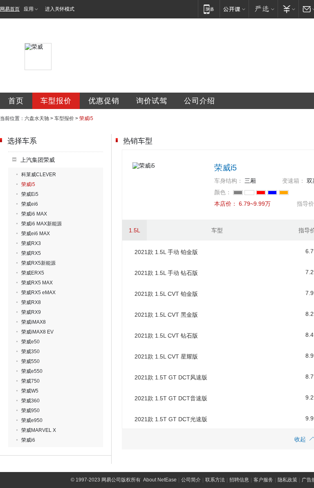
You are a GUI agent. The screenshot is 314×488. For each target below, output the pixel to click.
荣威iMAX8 (33, 322)
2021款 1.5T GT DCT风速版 (171, 377)
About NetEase (160, 480)
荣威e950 (32, 420)
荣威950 (30, 410)
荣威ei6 (29, 204)
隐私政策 (287, 480)
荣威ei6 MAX (35, 233)
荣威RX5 (31, 253)
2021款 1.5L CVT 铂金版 (166, 294)
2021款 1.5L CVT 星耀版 (166, 356)
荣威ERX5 (32, 273)
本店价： (225, 203)
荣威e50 (30, 342)
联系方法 (215, 480)
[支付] (288, 9)
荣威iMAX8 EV (37, 332)
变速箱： (293, 180)
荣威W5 (29, 391)
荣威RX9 (31, 312)
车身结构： (228, 180)
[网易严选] (263, 9)
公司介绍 (199, 101)
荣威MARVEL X (38, 430)
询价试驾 (151, 101)
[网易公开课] (234, 9)
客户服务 (263, 480)
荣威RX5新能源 (38, 263)
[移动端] (209, 9)
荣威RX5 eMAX (38, 292)
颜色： (222, 192)
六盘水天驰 (37, 118)
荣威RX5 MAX (37, 283)
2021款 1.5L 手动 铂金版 (166, 252)
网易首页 (10, 9)
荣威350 (30, 351)
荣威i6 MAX (34, 214)
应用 (29, 9)
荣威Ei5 (29, 194)
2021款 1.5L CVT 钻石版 (166, 335)
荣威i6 (28, 440)
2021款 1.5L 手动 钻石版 (166, 273)
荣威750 (30, 381)
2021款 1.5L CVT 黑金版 (166, 314)
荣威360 (30, 401)
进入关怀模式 (59, 9)
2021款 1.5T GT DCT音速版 (171, 398)
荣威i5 (28, 184)
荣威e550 (32, 371)
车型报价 (56, 101)
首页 (16, 101)
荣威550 (30, 361)
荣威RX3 (31, 243)
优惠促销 (103, 101)
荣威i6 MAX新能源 (41, 224)
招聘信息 (239, 480)
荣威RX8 (31, 302)
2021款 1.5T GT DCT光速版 (171, 419)
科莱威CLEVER (38, 174)
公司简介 (191, 480)
